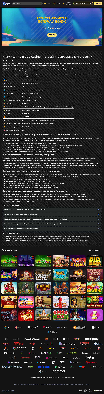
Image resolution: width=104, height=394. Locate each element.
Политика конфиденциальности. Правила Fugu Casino (44, 377)
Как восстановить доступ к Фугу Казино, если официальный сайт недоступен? (32, 224)
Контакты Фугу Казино (68, 377)
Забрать (52, 35)
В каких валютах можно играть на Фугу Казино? (21, 228)
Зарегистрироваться (83, 3)
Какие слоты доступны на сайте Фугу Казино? (20, 214)
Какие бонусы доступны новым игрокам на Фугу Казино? (24, 210)
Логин (98, 3)
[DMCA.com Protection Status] (97, 391)
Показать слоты (95, 250)
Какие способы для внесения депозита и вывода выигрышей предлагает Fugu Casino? (35, 219)
